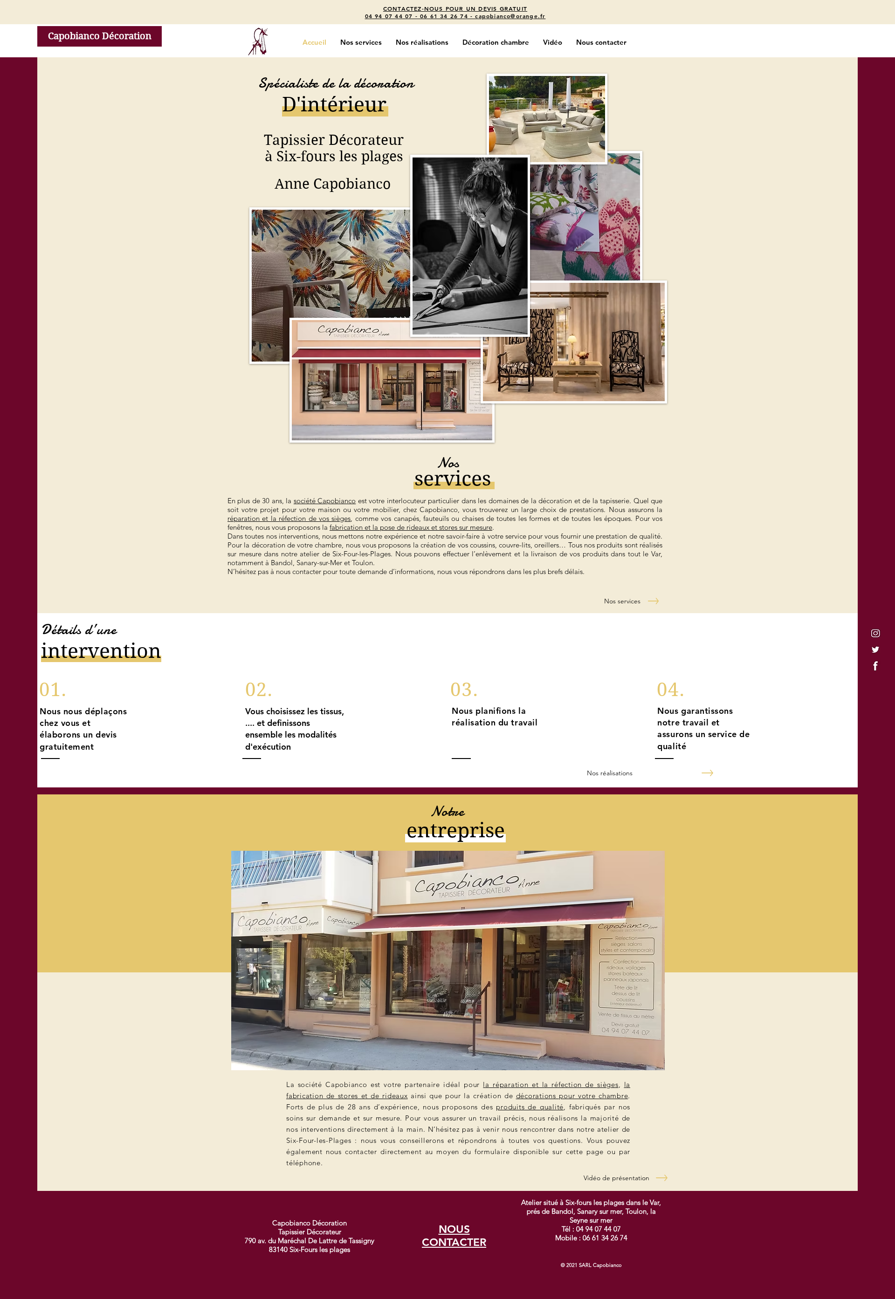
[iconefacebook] (875, 666)
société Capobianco (325, 500)
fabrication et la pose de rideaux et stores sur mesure (411, 527)
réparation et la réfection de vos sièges (289, 518)
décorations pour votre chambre (572, 1095)
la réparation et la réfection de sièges (550, 1084)
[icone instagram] (875, 633)
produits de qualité (530, 1106)
